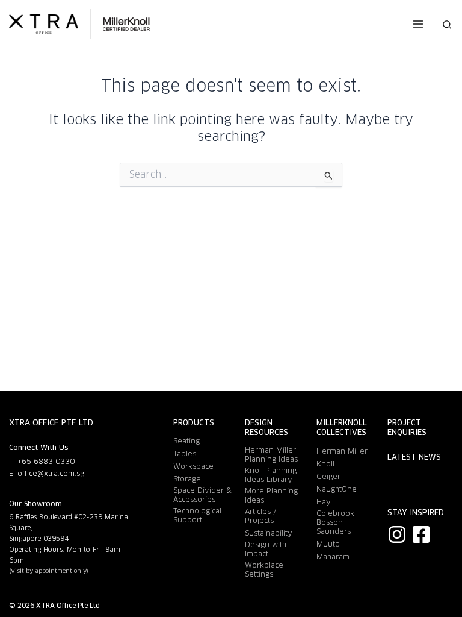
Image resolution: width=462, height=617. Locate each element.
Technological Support (197, 515)
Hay (323, 501)
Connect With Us (39, 447)
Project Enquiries (407, 427)
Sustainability (268, 532)
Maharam (333, 556)
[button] (447, 24)
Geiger (328, 476)
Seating (186, 440)
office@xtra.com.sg (50, 473)
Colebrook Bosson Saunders (335, 522)
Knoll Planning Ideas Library (271, 475)
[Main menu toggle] (417, 24)
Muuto (328, 543)
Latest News (414, 457)
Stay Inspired (415, 513)
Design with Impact (265, 549)
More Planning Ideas (271, 495)
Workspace (193, 466)
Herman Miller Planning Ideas (271, 454)
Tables (184, 453)
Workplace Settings (264, 569)
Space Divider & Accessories (202, 495)
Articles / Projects (260, 516)
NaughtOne (336, 488)
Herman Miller (342, 451)
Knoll (325, 463)
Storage (187, 478)
